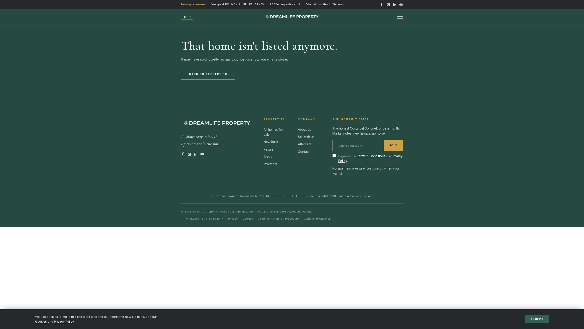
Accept (537, 319)
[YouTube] (401, 4)
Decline (510, 319)
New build (271, 142)
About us (304, 129)
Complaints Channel (317, 218)
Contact (304, 152)
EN (186, 16)
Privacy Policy (64, 321)
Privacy (232, 218)
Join (393, 145)
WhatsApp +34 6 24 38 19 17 (204, 218)
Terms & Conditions (371, 156)
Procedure (292, 218)
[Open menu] (400, 16)
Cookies (41, 321)
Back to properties (208, 74)
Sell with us (306, 137)
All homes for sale (273, 132)
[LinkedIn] (394, 4)
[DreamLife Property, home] (292, 16)
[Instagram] (388, 4)
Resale (268, 149)
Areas (268, 157)
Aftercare (305, 144)
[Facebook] (382, 4)
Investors (270, 164)
